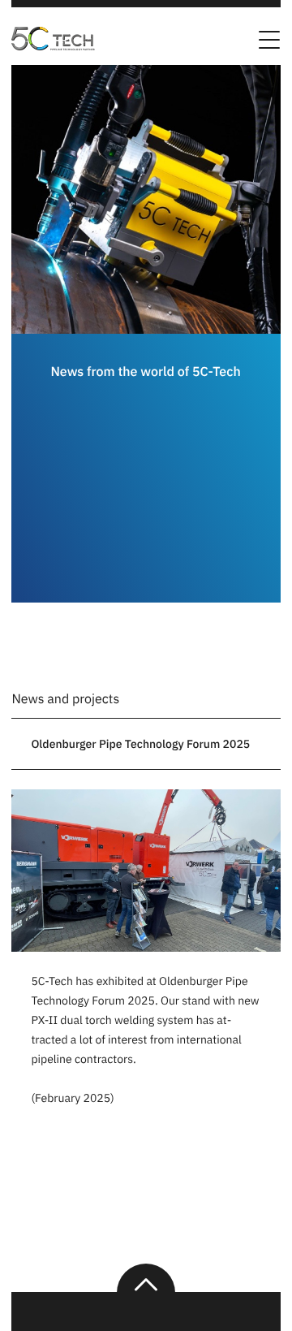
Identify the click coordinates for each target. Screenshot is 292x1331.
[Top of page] (146, 1278)
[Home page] (56, 45)
